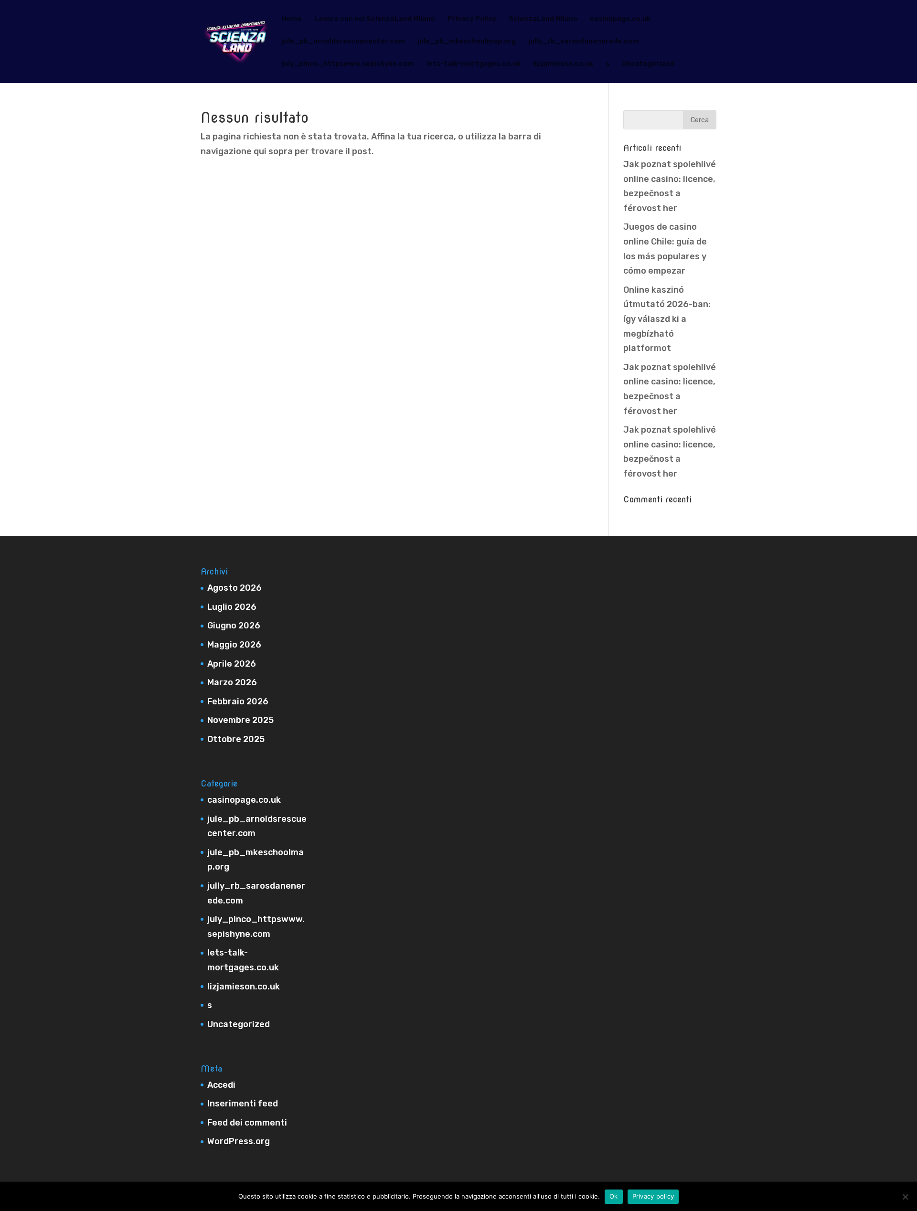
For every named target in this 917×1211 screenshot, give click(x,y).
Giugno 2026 (233, 625)
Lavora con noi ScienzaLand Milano (374, 19)
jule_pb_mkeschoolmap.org (466, 41)
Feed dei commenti (247, 1122)
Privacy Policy (472, 19)
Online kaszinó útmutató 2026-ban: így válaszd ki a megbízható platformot (667, 319)
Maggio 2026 (234, 644)
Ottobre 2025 (236, 739)
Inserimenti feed (242, 1103)
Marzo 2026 (232, 682)
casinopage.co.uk (620, 19)
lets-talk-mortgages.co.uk (474, 64)
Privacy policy (653, 1196)
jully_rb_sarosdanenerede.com (583, 41)
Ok (613, 1196)
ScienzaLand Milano (543, 19)
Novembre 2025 (240, 720)
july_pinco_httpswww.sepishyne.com (348, 64)
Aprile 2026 (231, 664)
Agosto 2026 (234, 588)
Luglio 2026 (231, 607)
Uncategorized (648, 64)
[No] (905, 1196)
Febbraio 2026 (237, 701)
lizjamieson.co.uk (563, 64)
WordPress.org (238, 1141)
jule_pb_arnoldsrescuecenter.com (343, 41)
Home (292, 19)
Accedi (221, 1085)
